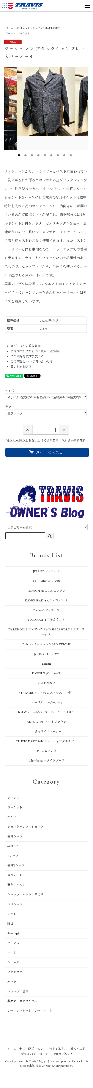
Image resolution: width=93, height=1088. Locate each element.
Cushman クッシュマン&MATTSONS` (38, 28)
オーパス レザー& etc (46, 702)
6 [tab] (51, 155)
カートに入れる (49, 452)
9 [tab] (71, 155)
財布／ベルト (16, 885)
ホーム (9, 28)
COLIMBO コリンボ (46, 581)
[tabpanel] (46, 101)
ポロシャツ (14, 904)
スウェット (14, 875)
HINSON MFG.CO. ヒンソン (46, 591)
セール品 (13, 933)
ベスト (11, 953)
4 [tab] (38, 155)
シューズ (13, 962)
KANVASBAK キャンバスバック (46, 600)
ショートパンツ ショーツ (25, 827)
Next (91, 108)
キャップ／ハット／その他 (25, 895)
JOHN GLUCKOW (46, 654)
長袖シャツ (14, 836)
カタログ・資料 (17, 991)
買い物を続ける (21, 367)
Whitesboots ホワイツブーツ (46, 760)
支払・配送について (32, 1049)
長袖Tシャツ (15, 865)
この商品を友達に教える (27, 356)
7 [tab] (58, 155)
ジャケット (23, 33)
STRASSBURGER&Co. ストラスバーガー (46, 693)
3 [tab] (32, 155)
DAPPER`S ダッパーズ (46, 673)
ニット (11, 914)
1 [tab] (19, 155)
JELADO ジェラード (46, 571)
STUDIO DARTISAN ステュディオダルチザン (46, 741)
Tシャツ (12, 856)
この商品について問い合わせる (32, 361)
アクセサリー (16, 972)
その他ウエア (46, 683)
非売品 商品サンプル (22, 1001)
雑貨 (10, 924)
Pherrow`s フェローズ (46, 610)
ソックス (13, 943)
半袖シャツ (14, 846)
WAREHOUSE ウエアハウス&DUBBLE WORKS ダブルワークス (46, 631)
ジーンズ (13, 798)
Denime (46, 663)
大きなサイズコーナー (46, 731)
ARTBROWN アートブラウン (46, 722)
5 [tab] (45, 155)
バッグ (11, 982)
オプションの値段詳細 (26, 346)
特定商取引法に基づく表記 (67, 1049)
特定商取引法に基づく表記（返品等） (36, 351)
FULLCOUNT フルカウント (46, 620)
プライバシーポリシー (36, 1054)
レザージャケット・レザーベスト (29, 1011)
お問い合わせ (63, 1054)
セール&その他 (46, 751)
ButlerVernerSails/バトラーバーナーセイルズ (46, 712)
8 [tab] (64, 155)
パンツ (11, 817)
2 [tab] (25, 155)
